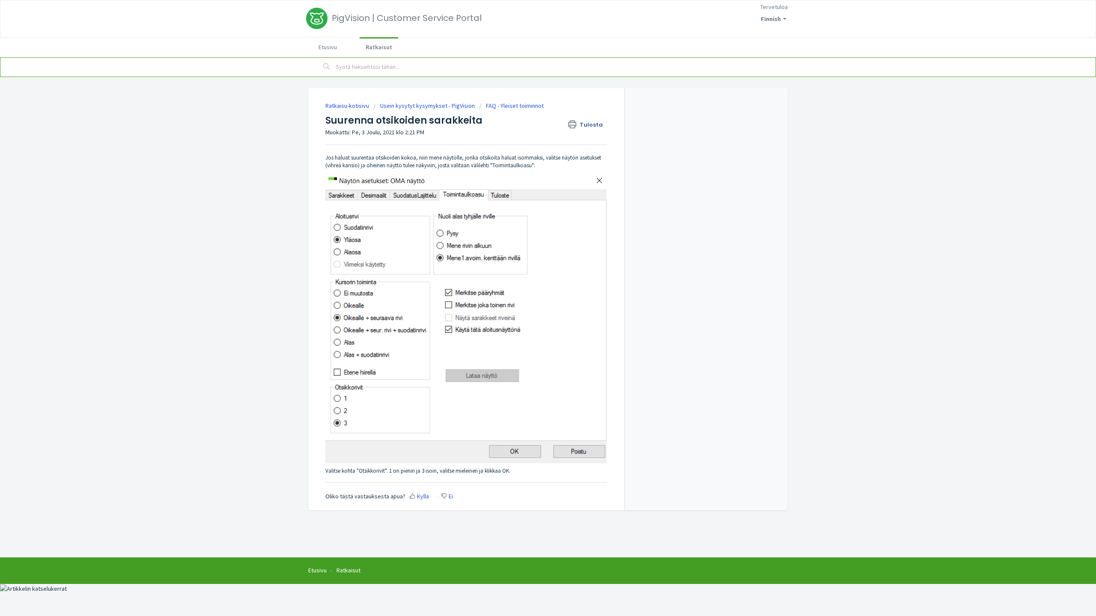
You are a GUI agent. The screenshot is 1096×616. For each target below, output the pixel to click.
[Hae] (326, 67)
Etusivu (328, 47)
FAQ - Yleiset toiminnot (515, 106)
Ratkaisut (379, 47)
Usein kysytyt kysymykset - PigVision (427, 106)
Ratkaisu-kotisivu (347, 106)
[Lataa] (532, 198)
